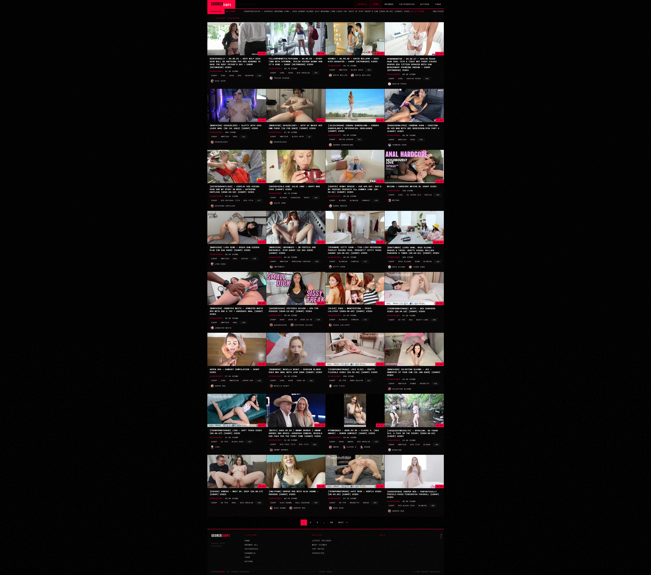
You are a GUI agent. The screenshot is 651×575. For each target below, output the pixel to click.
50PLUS (428, 195)
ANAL (235, 136)
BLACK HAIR (357, 70)
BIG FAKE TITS (287, 444)
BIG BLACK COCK (406, 505)
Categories (407, 4)
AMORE (350, 442)
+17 (259, 200)
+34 (259, 76)
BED (239, 75)
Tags (438, 4)
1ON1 (223, 75)
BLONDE (283, 197)
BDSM (417, 261)
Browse (389, 4)
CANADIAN (295, 197)
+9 (309, 137)
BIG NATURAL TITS (230, 200)
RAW (441, 535)
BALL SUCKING (302, 503)
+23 (369, 70)
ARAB (412, 139)
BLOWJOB (354, 200)
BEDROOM (249, 75)
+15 (421, 139)
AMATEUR (343, 70)
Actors (424, 4)
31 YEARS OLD (414, 195)
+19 (243, 322)
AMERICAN (234, 380)
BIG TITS (248, 200)
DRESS (366, 503)
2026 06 (301, 380)
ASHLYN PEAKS (414, 78)
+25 (434, 320)
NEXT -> (343, 522)
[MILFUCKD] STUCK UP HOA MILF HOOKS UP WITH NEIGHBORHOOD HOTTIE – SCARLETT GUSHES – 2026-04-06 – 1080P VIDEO (432, 11)
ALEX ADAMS (286, 503)
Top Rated (318, 549)
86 (331, 522)
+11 (243, 137)
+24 (317, 261)
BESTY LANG (422, 320)
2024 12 (292, 320)
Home (376, 4)
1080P (214, 75)
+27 (369, 381)
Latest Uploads (321, 540)
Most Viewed (319, 544)
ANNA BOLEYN (356, 380)
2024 (282, 320)
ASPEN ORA (248, 380)
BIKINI (245, 258)
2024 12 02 (306, 320)
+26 (259, 503)
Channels (250, 553)
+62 (437, 195)
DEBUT (307, 197)
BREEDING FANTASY (301, 261)
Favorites (318, 553)
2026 (231, 75)
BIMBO (413, 383)
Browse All (251, 544)
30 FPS (401, 320)
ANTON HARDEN (346, 139)
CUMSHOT (366, 200)
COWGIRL (355, 261)
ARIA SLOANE (404, 261)
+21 (359, 139)
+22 (436, 444)
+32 (311, 381)
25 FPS (224, 503)
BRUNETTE (424, 383)
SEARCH (362, 4)
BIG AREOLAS (303, 73)
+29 (427, 78)
